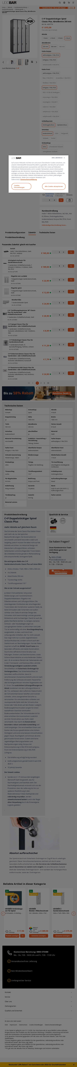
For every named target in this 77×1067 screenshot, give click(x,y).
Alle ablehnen (57, 158)
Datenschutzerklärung (28, 179)
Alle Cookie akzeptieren (54, 186)
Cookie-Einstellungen (19, 186)
